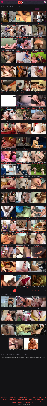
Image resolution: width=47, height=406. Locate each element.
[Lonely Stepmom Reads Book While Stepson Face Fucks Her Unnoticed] (38, 280)
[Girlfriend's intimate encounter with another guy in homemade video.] (8, 85)
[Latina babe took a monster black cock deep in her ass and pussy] (23, 301)
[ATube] (23, 2)
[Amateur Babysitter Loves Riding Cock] (8, 44)
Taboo (2, 204)
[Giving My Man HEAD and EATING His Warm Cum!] (38, 197)
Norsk (20, 397)
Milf (32, 163)
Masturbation (7, 122)
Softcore (13, 287)
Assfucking (37, 78)
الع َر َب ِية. (24, 399)
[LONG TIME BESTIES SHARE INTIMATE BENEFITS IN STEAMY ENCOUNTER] (23, 101)
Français (27, 400)
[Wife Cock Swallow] (38, 239)
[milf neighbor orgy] (8, 114)
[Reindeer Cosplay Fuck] (8, 128)
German (24, 37)
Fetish (10, 232)
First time (27, 65)
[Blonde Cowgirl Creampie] (38, 128)
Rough (11, 51)
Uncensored (34, 37)
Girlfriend (3, 92)
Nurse (17, 65)
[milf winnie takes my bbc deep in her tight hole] (8, 301)
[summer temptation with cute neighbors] (38, 16)
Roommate (23, 108)
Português (30, 399)
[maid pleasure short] (23, 183)
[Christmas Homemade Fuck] (8, 142)
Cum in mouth (19, 163)
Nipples (25, 23)
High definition (19, 51)
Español (13, 400)
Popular (43, 8)
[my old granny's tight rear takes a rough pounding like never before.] (15, 343)
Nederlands (4, 397)
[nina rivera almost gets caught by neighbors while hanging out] (23, 114)
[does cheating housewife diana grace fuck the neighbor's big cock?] (23, 266)
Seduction (26, 232)
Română (43, 399)
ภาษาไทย (25, 397)
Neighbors (41, 149)
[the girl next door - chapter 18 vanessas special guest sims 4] (23, 142)
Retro (17, 37)
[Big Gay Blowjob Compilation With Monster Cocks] (38, 44)
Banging (21, 260)
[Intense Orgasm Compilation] (23, 128)
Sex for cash (3, 23)
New (37, 8)
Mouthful (40, 246)
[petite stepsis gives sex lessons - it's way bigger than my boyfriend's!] (38, 30)
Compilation (36, 51)
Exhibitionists (22, 65)
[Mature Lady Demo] (23, 225)
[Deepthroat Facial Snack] (8, 156)
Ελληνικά (5, 399)
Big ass (28, 149)
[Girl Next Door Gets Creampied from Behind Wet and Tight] (23, 71)
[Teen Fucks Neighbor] (38, 170)
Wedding (25, 149)
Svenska (3, 400)
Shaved (27, 204)
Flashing (12, 122)
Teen (27, 37)
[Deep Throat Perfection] (23, 252)
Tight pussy (27, 78)
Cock (32, 51)
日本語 (35, 400)
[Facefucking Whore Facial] (8, 239)
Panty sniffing (37, 191)
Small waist (34, 23)
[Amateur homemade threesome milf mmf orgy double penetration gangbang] (23, 315)
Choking (18, 122)
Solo (13, 191)
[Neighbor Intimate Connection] (38, 71)
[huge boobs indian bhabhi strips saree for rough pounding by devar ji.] (31, 343)
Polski (38, 399)
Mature (36, 122)
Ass (21, 149)
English (44, 400)
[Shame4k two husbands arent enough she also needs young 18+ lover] (38, 114)
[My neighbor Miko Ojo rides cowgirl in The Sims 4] (38, 142)
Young (38, 177)
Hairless (38, 23)
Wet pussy (41, 232)
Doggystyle (18, 78)
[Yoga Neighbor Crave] (38, 101)
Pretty (2, 37)
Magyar (19, 399)
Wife (42, 163)
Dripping (18, 23)
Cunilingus (42, 177)
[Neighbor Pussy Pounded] (8, 170)
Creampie (18, 149)
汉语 (40, 397)
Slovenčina (35, 397)
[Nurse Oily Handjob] (23, 57)
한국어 (30, 397)
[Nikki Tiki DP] (38, 211)
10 (41, 290)
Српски (17, 400)
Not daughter (34, 108)
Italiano (14, 402)
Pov (27, 163)
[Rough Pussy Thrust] (8, 101)
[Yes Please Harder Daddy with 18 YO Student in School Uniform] (23, 329)
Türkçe (39, 400)
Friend (27, 218)
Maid (28, 191)
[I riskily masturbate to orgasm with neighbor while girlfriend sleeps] (23, 211)
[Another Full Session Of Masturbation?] (8, 183)
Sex (39, 122)
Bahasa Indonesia (13, 399)
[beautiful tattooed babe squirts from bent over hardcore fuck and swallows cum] (8, 71)
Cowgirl (5, 149)
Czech (33, 122)
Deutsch (16, 397)
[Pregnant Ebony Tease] (8, 280)
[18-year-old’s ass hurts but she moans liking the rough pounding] (38, 329)
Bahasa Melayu (21, 402)
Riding (2, 51)
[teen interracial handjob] (8, 266)
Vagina (42, 23)
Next (45, 290)
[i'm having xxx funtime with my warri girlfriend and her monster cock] (8, 252)
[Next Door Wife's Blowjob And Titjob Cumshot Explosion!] (38, 156)
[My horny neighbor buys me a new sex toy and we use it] (23, 170)
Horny (20, 37)
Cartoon (33, 149)
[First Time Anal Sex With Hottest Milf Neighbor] (38, 315)
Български (28, 402)
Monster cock (7, 37)
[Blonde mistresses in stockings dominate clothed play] (38, 57)
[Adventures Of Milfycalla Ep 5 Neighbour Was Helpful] (38, 252)
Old (44, 149)
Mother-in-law (40, 108)
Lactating (42, 287)
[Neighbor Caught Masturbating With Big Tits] (23, 197)
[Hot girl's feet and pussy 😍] (8, 211)
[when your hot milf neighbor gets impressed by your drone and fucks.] (8, 225)
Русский (8, 400)
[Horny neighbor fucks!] (23, 30)
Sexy (32, 177)
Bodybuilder (39, 37)
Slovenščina (10, 397)
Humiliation (40, 65)
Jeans (2, 149)
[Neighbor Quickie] (38, 85)
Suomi (31, 400)
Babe (12, 23)
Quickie (21, 23)
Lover (29, 273)
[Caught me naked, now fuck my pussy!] (23, 239)
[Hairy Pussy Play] (38, 183)
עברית (35, 399)
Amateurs (3, 191)
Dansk (33, 402)
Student (8, 23)
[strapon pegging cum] (38, 266)
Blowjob (27, 51)
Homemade (18, 218)
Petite (11, 37)
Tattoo (12, 218)
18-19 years (12, 92)
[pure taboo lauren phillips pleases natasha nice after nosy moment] (8, 197)
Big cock (42, 78)
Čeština (22, 400)
